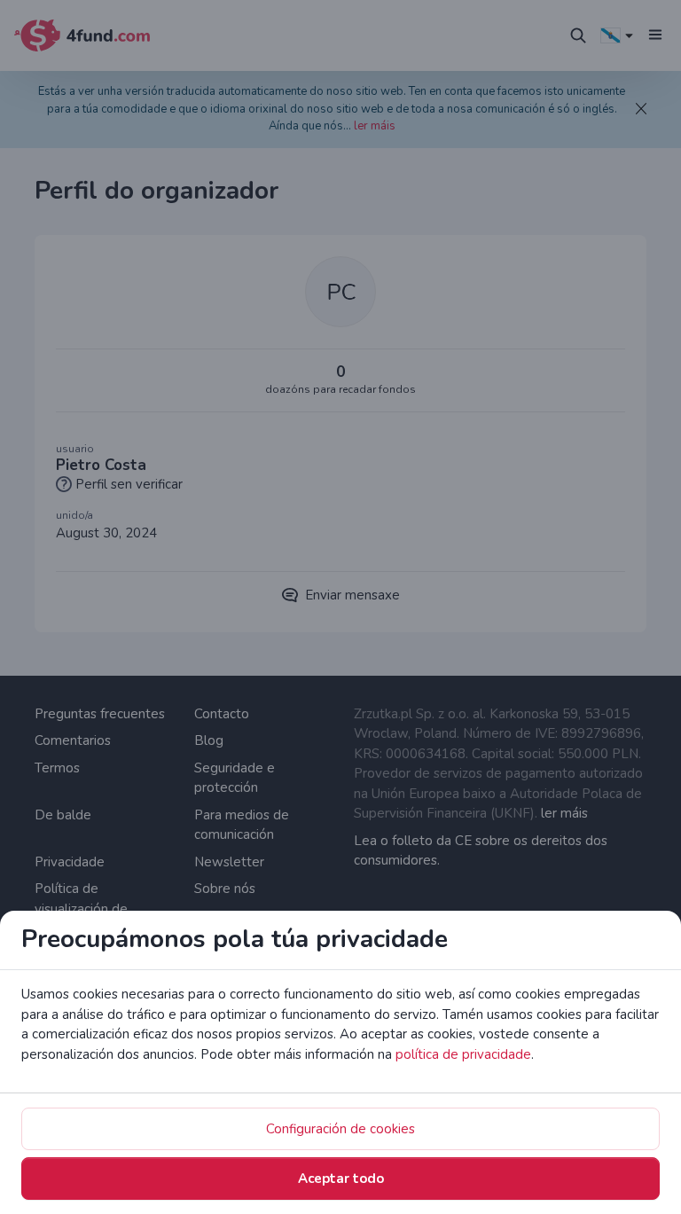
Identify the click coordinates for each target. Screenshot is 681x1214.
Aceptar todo (341, 1178)
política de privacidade (463, 1054)
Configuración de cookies (340, 1129)
